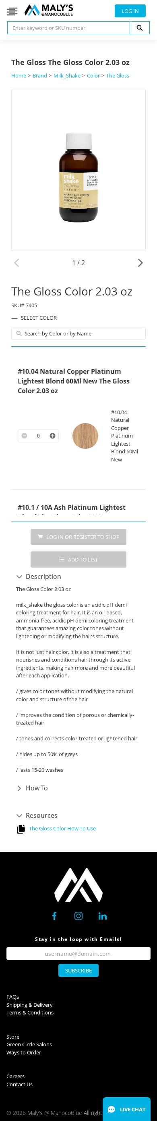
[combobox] (65, 28)
